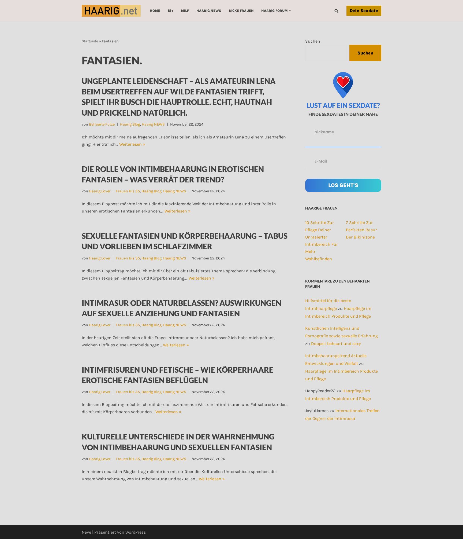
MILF (185, 11)
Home (155, 11)
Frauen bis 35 (128, 191)
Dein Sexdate (364, 10)
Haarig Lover (99, 191)
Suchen (312, 41)
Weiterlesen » (132, 144)
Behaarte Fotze (102, 124)
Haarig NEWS (208, 11)
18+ (170, 11)
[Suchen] (336, 11)
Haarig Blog (130, 124)
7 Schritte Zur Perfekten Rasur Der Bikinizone (361, 230)
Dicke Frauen (241, 11)
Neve (86, 532)
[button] (290, 11)
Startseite (90, 41)
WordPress (135, 532)
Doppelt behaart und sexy (336, 343)
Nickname (324, 132)
